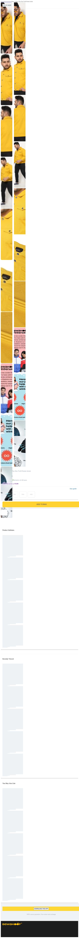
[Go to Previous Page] (2, 4)
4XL (14, 494)
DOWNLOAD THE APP (41, 908)
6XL (31, 494)
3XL (6, 494)
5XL (23, 494)
